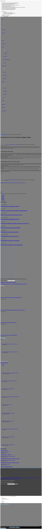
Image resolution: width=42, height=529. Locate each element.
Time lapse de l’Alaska (4, 450)
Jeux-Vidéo (5, 75)
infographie (27, 477)
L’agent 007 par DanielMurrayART (6, 466)
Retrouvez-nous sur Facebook (4, 362)
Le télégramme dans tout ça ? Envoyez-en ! (9, 236)
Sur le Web (3, 81)
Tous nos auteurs (6, 16)
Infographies (5, 91)
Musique (5, 78)
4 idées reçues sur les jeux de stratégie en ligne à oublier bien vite (11, 297)
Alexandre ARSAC (13, 496)
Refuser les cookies (12, 527)
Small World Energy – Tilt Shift (5, 454)
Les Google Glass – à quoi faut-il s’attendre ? (9, 206)
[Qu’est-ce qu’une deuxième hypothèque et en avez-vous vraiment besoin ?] (8, 308)
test (6, 478)
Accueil (1, 134)
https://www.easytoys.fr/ (15, 155)
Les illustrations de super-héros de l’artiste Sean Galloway (10, 458)
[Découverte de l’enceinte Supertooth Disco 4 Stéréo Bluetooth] (6, 428)
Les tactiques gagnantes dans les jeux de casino (8, 4)
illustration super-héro (22, 477)
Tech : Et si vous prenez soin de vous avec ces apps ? (11, 214)
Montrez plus (2, 181)
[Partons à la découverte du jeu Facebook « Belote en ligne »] (6, 343)
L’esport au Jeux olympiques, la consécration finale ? (11, 244)
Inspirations (3, 43)
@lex (7, 144)
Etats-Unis (10, 477)
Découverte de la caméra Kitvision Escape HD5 (8, 444)
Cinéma (5, 72)
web (1, 173)
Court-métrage (5, 53)
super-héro (3, 478)
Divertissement (4, 65)
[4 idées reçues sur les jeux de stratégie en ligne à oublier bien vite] (8, 295)
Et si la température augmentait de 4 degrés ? (9, 219)
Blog (2, 497)
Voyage (5, 62)
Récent (3, 364)
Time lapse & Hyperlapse (7, 59)
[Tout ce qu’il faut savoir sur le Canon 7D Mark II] (8, 333)
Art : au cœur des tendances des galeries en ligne (8, 9)
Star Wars (39, 477)
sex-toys (15, 154)
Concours (3, 100)
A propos (3, 14)
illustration (16, 477)
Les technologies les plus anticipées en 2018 (9, 232)
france (13, 477)
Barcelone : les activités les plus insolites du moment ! (9, 8)
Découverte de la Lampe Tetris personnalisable (10, 227)
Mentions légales (4, 498)
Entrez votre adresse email (3, 280)
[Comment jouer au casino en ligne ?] (6, 403)
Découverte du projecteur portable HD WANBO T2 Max (9, 3)
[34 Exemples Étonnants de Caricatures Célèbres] (4, 412)
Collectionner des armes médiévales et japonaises (8, 322)
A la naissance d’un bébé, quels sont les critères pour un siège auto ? (14, 223)
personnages (35, 477)
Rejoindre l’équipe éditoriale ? (6, 15)
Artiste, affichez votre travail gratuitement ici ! (9, 13)
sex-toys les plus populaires (12, 165)
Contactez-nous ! (4, 11)
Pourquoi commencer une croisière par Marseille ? (8, 6)
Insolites (5, 94)
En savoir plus (17, 527)
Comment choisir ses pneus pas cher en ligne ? (10, 240)
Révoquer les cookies (3, 528)
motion (33, 477)
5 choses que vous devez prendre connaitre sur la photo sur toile (13, 210)
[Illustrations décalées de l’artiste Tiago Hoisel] (6, 420)
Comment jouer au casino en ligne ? (6, 5)
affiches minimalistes (2, 477)
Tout (4, 84)
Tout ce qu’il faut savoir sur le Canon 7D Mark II (8, 335)
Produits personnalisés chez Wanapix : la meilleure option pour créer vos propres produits (13, 7)
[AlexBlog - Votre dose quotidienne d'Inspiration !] (12, 36)
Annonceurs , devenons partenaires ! (8, 12)
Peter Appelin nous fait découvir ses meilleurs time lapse (9, 462)
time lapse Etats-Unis (12, 478)
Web (4, 97)
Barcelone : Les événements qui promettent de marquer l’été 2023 (10, 396)
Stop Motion (5, 56)
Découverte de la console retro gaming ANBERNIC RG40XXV (10, 2)
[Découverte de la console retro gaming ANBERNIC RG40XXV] (6, 372)
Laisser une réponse (2, 337)
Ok (9, 527)
